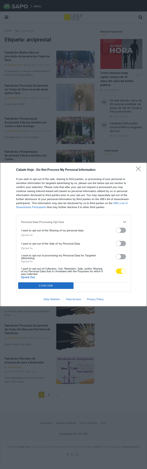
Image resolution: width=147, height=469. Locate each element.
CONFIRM (46, 285)
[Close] (139, 170)
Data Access (73, 299)
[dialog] (73, 234)
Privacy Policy (95, 299)
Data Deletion (52, 299)
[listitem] (73, 222)
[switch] (121, 230)
